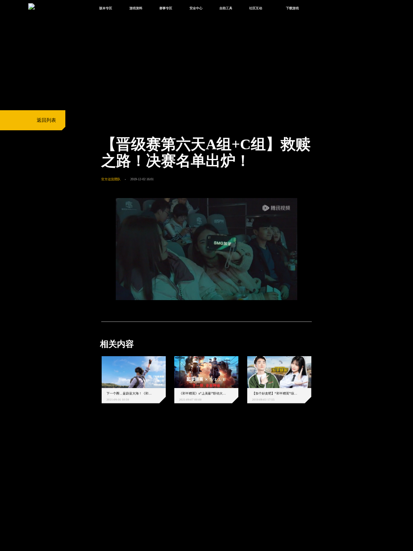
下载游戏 (292, 8)
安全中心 (196, 8)
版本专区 (105, 8)
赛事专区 (165, 8)
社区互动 (255, 8)
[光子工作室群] (95, 443)
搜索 (321, 9)
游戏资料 (135, 8)
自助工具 (225, 8)
